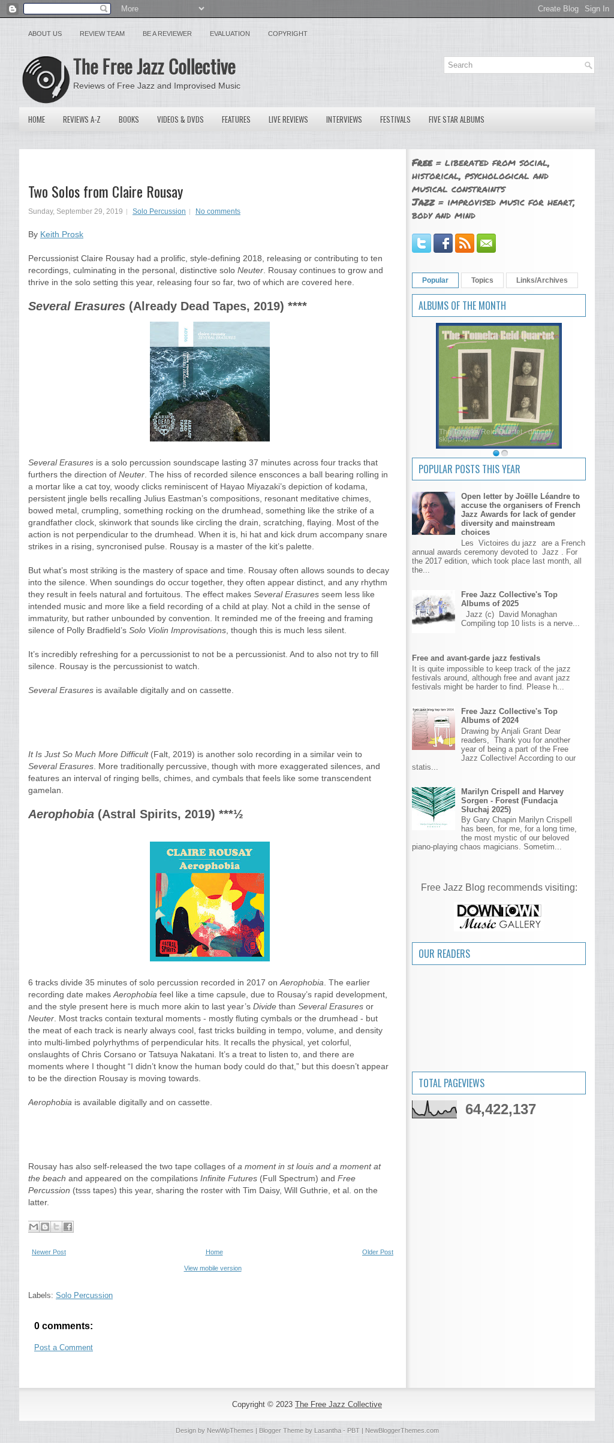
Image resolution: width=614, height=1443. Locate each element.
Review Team (102, 33)
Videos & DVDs (180, 119)
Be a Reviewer (167, 33)
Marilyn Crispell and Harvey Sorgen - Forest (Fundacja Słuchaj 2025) (512, 800)
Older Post (377, 1252)
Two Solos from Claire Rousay (105, 191)
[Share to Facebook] (68, 1227)
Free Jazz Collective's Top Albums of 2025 (509, 599)
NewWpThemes (230, 1430)
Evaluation (230, 33)
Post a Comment (63, 1347)
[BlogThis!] (45, 1227)
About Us (45, 33)
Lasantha (327, 1430)
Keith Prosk (61, 234)
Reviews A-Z (82, 119)
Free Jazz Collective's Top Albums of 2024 (509, 716)
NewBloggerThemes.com (402, 1430)
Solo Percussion (159, 211)
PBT (353, 1430)
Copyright (288, 33)
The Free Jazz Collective (154, 66)
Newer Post (49, 1252)
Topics (482, 280)
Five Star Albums (456, 119)
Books (129, 119)
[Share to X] (56, 1227)
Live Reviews (288, 119)
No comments (217, 211)
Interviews (344, 119)
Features (236, 119)
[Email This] (34, 1227)
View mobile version (213, 1268)
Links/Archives (542, 280)
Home (36, 119)
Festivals (395, 119)
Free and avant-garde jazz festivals (476, 658)
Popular (435, 280)
